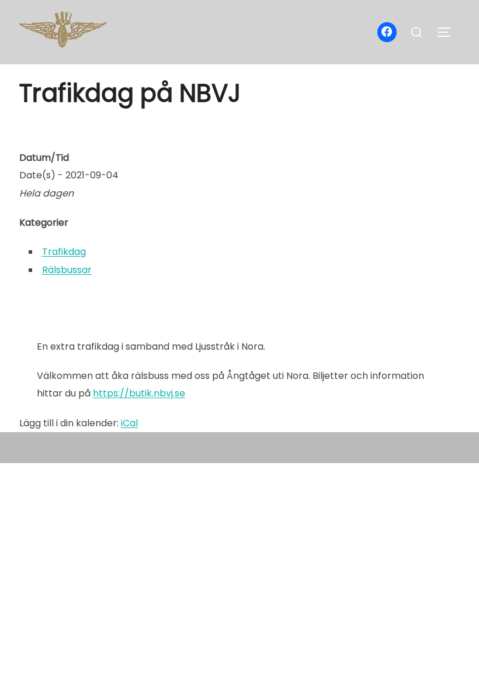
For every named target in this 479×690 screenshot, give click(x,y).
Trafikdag (64, 251)
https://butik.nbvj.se (139, 393)
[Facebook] (387, 32)
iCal (129, 423)
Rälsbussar (67, 270)
